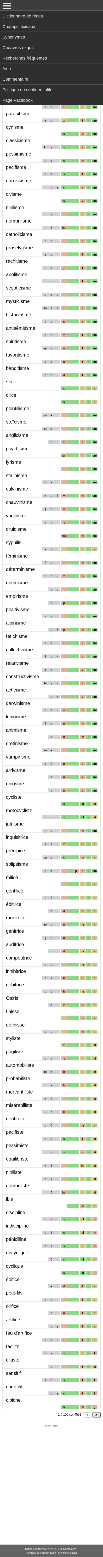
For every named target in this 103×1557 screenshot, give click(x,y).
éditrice (13, 904)
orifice (12, 1306)
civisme (14, 194)
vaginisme (16, 515)
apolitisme (16, 274)
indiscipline (17, 1225)
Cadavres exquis (18, 47)
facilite (12, 1346)
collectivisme (19, 649)
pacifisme (16, 167)
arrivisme (15, 770)
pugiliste (14, 1051)
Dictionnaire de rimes (22, 16)
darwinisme (18, 703)
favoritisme (17, 354)
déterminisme (20, 569)
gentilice (14, 890)
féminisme (17, 555)
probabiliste (18, 1078)
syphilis (13, 542)
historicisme (18, 314)
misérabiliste (19, 1105)
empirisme (17, 596)
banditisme (17, 368)
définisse (15, 1024)
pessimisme (18, 153)
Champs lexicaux (18, 26)
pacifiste (14, 1132)
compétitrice (19, 957)
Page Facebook (17, 100)
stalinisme (16, 475)
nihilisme (15, 207)
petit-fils (14, 1292)
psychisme (17, 448)
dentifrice (15, 1118)
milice (12, 877)
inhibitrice (16, 971)
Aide (6, 68)
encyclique (17, 1252)
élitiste (12, 1359)
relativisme (17, 663)
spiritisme (16, 341)
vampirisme (18, 756)
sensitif (13, 1373)
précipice (15, 850)
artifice (13, 1319)
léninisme (16, 716)
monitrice (15, 917)
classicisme (18, 140)
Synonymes (13, 37)
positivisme (17, 609)
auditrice (15, 944)
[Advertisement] (51, 1481)
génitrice (15, 931)
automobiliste (20, 1065)
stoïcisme (16, 421)
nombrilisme (19, 220)
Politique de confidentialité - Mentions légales (52, 1552)
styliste (13, 1038)
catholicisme (19, 234)
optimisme (17, 582)
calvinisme (17, 488)
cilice (11, 395)
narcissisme (18, 180)
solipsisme (17, 864)
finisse (12, 1011)
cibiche (13, 1400)
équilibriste (17, 1158)
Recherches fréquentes (24, 58)
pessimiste (17, 1145)
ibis (9, 1199)
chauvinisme (19, 502)
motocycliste (19, 810)
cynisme (14, 127)
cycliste (14, 797)
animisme (16, 730)
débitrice (15, 984)
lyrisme (13, 462)
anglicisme (17, 435)
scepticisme (18, 287)
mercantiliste (19, 1091)
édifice (13, 1279)
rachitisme (17, 261)
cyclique (14, 1266)
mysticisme (18, 301)
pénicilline (16, 1239)
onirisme (15, 783)
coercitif (14, 1386)
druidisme (16, 529)
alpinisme (16, 622)
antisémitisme (20, 328)
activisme (16, 689)
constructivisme (22, 676)
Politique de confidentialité (27, 89)
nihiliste (14, 1172)
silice (11, 381)
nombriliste (17, 1185)
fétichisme (17, 636)
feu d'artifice (19, 1333)
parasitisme (18, 113)
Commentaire (15, 79)
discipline (15, 1212)
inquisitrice (17, 837)
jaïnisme (15, 823)
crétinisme (17, 743)
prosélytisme (19, 247)
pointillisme (17, 408)
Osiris (12, 998)
